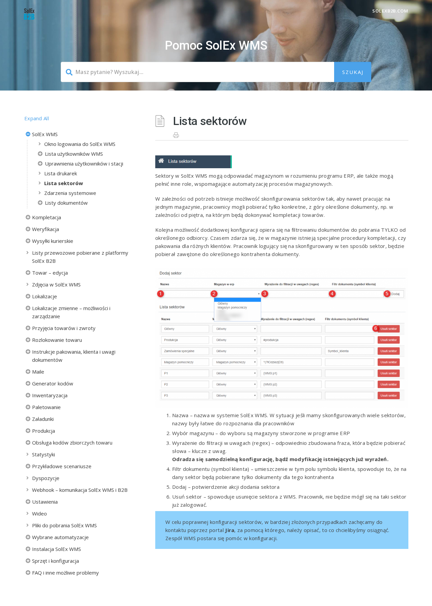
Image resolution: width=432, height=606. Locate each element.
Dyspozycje (45, 478)
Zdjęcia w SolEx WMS (56, 284)
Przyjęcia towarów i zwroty (64, 328)
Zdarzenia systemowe (70, 193)
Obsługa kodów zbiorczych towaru (72, 442)
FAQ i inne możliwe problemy (65, 572)
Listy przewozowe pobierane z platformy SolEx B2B (80, 256)
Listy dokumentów (66, 202)
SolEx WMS (45, 134)
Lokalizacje (44, 296)
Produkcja (43, 430)
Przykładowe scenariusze (61, 466)
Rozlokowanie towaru (57, 339)
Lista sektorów (63, 183)
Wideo (39, 513)
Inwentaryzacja (50, 395)
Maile (38, 371)
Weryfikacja (45, 229)
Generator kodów (52, 383)
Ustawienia (45, 501)
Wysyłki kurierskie (52, 240)
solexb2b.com (390, 11)
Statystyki (43, 454)
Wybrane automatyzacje (60, 537)
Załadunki (43, 418)
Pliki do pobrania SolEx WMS (64, 525)
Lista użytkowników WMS (74, 153)
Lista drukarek (60, 173)
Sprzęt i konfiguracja (55, 560)
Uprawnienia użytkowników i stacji (84, 163)
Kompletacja (46, 217)
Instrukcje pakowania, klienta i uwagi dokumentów (73, 355)
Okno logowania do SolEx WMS (79, 144)
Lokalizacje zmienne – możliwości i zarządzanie (71, 312)
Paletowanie (46, 407)
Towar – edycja (50, 272)
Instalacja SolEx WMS (56, 549)
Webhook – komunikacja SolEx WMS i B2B (80, 489)
